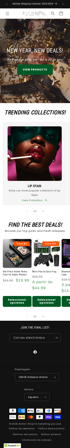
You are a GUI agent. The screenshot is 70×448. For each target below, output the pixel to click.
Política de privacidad (51, 428)
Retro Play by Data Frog (44, 271)
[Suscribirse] (56, 337)
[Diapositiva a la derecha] (43, 211)
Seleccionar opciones (17, 301)
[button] (7, 13)
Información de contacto (36, 439)
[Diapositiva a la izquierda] (27, 211)
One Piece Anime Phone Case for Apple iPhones (15, 273)
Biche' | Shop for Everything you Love (40, 423)
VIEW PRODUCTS (35, 69)
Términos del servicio (25, 434)
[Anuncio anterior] (7, 4)
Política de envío (51, 434)
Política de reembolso (22, 428)
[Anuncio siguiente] (63, 4)
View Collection (32, 200)
